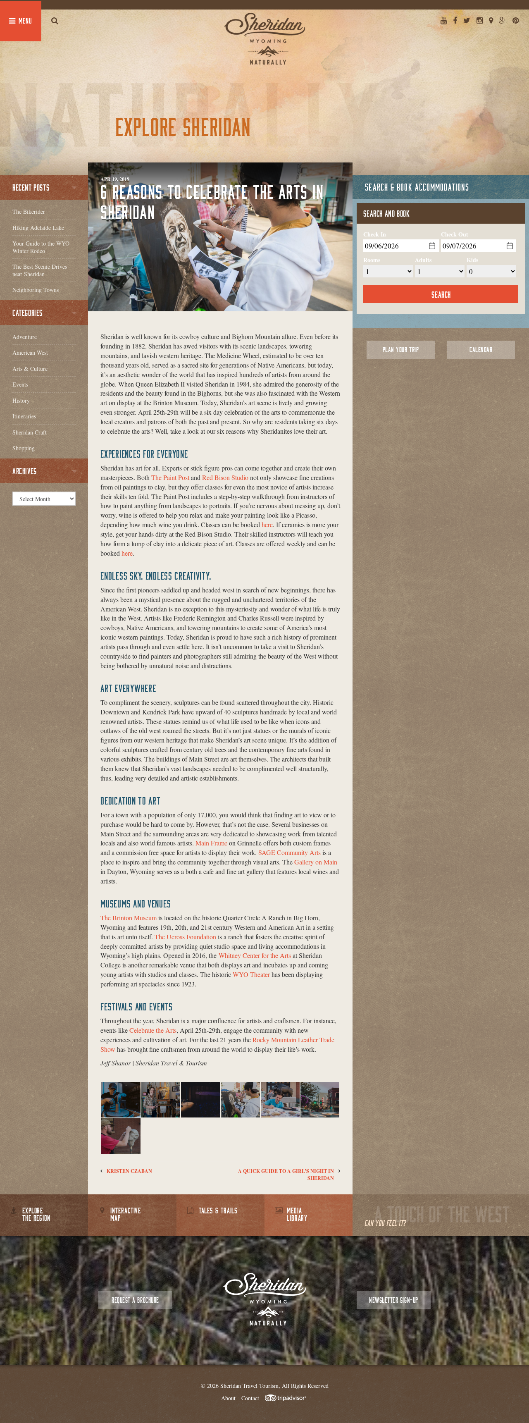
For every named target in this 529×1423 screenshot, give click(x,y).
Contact (250, 1398)
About (228, 1398)
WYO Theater (251, 974)
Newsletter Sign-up (393, 1300)
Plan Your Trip (401, 349)
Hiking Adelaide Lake (38, 228)
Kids (472, 260)
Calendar (480, 349)
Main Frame (211, 842)
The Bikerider (28, 211)
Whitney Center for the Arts (255, 955)
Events (20, 384)
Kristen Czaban (129, 1171)
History (21, 400)
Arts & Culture (30, 368)
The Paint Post (170, 477)
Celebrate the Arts (152, 1030)
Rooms (371, 260)
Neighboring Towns (35, 290)
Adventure (24, 337)
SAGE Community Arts (289, 852)
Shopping (23, 448)
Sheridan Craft (29, 432)
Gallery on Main (315, 861)
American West (30, 352)
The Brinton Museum (128, 917)
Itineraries (24, 416)
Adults (423, 260)
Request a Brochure (135, 1300)
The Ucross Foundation (185, 936)
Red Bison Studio (225, 477)
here (267, 524)
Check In (374, 234)
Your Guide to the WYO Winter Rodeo (40, 247)
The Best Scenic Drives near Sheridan (39, 270)
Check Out (454, 234)
